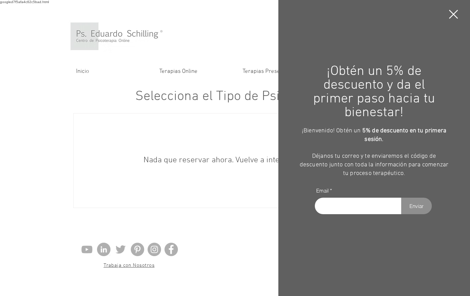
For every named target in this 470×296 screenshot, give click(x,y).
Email (322, 190)
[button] (453, 14)
